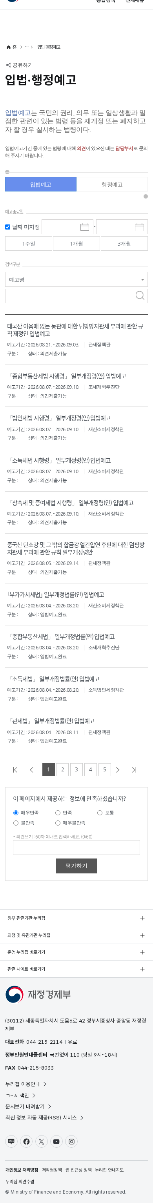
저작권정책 (52, 1170)
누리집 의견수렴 (19, 1182)
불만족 (27, 823)
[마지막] (136, 770)
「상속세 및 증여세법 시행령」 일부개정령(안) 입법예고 (70, 502)
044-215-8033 (36, 1067)
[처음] (17, 770)
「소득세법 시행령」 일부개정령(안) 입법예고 (59, 460)
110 (75, 1055)
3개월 (124, 243)
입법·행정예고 (48, 47)
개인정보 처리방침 (21, 1170)
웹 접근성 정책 (78, 1170)
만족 (67, 812)
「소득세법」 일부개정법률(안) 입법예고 (53, 678)
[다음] (119, 770)
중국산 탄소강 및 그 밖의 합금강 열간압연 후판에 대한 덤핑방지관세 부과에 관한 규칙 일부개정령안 (75, 548)
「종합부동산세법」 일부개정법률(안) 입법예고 (61, 636)
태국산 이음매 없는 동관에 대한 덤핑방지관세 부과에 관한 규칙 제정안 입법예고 (75, 329)
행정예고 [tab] (112, 184)
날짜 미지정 (26, 227)
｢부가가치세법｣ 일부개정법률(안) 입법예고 (55, 594)
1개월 (76, 243)
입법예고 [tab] (40, 184)
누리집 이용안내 (22, 1084)
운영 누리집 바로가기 (26, 952)
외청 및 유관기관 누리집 (28, 935)
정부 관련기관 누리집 (26, 918)
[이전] (33, 770)
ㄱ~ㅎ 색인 (17, 1095)
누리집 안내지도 (109, 1170)
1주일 (28, 243)
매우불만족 (74, 823)
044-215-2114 (44, 1042)
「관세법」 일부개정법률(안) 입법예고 (51, 720)
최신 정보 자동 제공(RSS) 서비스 (41, 1117)
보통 (109, 812)
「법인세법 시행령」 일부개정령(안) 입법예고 (59, 418)
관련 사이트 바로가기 (26, 969)
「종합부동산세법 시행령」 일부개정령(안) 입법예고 (66, 376)
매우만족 (30, 812)
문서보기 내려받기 (25, 1106)
